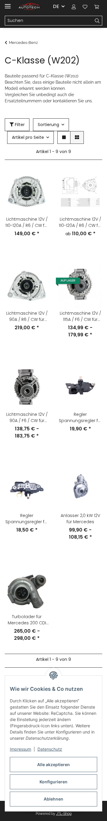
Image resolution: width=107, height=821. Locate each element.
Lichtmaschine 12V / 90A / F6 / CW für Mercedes (27, 417)
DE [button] (56, 6)
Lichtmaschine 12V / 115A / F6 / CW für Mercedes (80, 316)
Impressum (20, 749)
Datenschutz (49, 749)
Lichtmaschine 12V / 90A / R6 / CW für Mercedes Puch (27, 316)
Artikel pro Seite (28, 137)
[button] (73, 6)
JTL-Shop (64, 814)
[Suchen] (97, 21)
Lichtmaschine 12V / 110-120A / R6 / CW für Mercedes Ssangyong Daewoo (26, 222)
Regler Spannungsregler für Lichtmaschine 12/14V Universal (27, 519)
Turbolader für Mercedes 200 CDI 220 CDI (27, 620)
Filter (19, 125)
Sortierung (48, 125)
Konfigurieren (53, 781)
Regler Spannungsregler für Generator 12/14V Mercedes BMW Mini (80, 417)
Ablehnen (53, 798)
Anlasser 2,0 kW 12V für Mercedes (80, 519)
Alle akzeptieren (53, 764)
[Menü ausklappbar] (8, 3)
